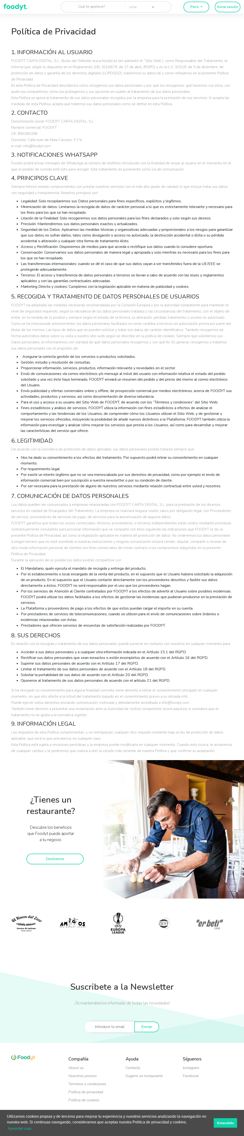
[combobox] (140, 6)
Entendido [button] (225, 1123)
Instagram (191, 1067)
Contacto (133, 1067)
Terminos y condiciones (87, 1084)
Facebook (191, 1076)
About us (76, 1067)
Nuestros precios (82, 1076)
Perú (194, 7)
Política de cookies (83, 1100)
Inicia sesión (227, 7)
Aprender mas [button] (19, 1129)
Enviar (147, 1026)
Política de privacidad (85, 1092)
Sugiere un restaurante (144, 1076)
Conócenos (55, 859)
